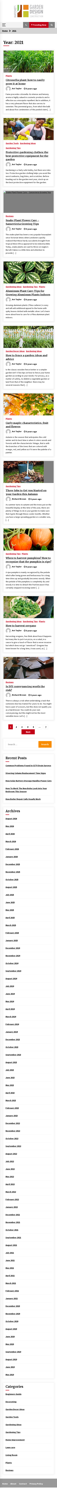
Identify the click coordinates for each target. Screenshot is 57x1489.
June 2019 (10, 1367)
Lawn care (10, 1447)
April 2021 (10, 1275)
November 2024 (13, 955)
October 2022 (12, 1138)
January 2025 (12, 940)
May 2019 (10, 1374)
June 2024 (10, 993)
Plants (9, 75)
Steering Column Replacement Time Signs (26, 773)
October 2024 (12, 963)
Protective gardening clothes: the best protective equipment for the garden (27, 156)
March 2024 (11, 1016)
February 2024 (12, 1024)
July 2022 (10, 1161)
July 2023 (10, 1070)
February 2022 (12, 1199)
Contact (23, 1483)
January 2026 (12, 856)
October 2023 (12, 1047)
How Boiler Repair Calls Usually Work (23, 799)
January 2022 (12, 1207)
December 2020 (13, 1306)
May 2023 (10, 1085)
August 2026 (11, 818)
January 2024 (12, 1032)
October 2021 (12, 1230)
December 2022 (13, 1123)
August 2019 (11, 1359)
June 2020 (10, 1336)
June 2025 (10, 902)
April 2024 (10, 1009)
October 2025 (12, 879)
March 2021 (11, 1283)
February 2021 (12, 1290)
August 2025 (11, 887)
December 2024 (13, 948)
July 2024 (10, 986)
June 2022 (10, 1169)
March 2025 (11, 925)
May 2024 (10, 1001)
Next (28, 732)
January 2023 (12, 1115)
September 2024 (13, 971)
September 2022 (13, 1146)
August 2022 (11, 1153)
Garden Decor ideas (15, 351)
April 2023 (10, 1092)
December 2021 (13, 1214)
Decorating (11, 1401)
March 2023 (11, 1100)
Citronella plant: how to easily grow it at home (25, 82)
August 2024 (11, 978)
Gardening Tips (13, 148)
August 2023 (11, 1062)
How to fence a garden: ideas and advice (26, 357)
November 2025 (13, 872)
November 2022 (13, 1131)
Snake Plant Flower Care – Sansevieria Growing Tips (22, 222)
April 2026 (10, 833)
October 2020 (12, 1321)
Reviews (10, 216)
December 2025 (13, 864)
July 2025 (10, 894)
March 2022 (11, 1191)
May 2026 (10, 826)
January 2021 (12, 1298)
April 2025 (10, 917)
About (13, 1483)
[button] (26, 25)
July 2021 (10, 1252)
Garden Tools (12, 143)
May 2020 (10, 1344)
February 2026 (12, 849)
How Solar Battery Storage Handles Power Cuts (29, 780)
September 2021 (13, 1237)
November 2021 (13, 1222)
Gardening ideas (28, 143)
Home (5, 1483)
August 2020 (11, 1329)
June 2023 (10, 1077)
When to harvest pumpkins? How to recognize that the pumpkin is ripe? (28, 559)
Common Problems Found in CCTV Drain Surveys (28, 765)
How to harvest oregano (21, 625)
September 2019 (13, 1351)
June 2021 (10, 1260)
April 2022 (10, 1184)
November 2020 (13, 1313)
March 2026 (11, 841)
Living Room (11, 1455)
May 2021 (10, 1268)
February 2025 (12, 932)
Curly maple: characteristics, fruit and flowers (27, 424)
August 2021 (11, 1245)
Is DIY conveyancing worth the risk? (25, 688)
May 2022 (10, 1176)
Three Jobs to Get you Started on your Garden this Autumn (26, 492)
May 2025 (10, 910)
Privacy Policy (36, 1483)
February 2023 (12, 1108)
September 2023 (13, 1054)
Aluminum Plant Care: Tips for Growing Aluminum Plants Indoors (28, 292)
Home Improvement (15, 1439)
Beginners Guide (13, 1394)
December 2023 (13, 1039)
